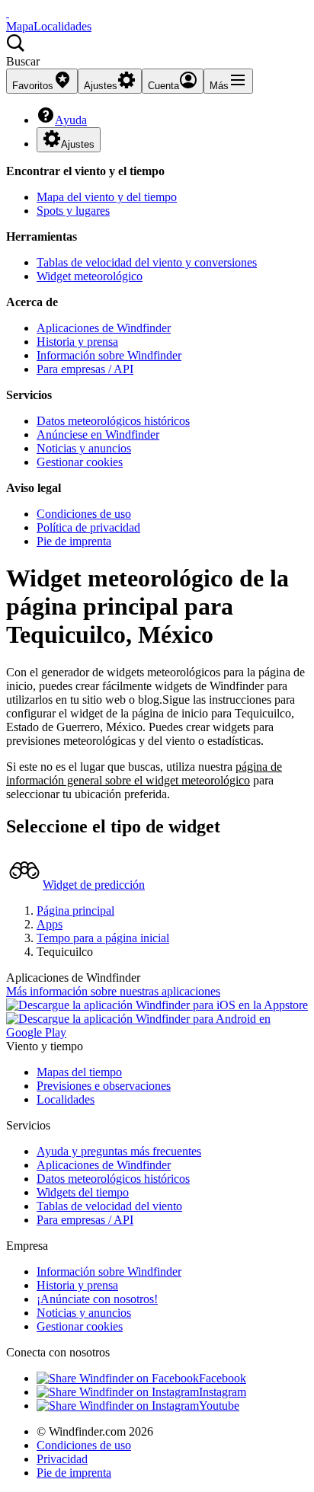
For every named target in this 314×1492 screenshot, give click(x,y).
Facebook (222, 1378)
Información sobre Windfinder (109, 355)
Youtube (219, 1405)
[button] (157, 51)
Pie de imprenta (74, 541)
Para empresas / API (85, 369)
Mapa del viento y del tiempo (107, 196)
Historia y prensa (77, 341)
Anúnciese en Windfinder (98, 434)
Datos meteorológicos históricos (113, 420)
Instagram (222, 1391)
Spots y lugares (73, 210)
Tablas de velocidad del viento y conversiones (147, 262)
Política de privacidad (88, 527)
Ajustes (78, 144)
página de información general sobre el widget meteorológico (144, 773)
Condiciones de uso (84, 513)
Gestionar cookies (80, 461)
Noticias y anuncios (84, 448)
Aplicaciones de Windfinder (104, 327)
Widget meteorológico (90, 276)
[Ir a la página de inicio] (7, 12)
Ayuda (71, 119)
